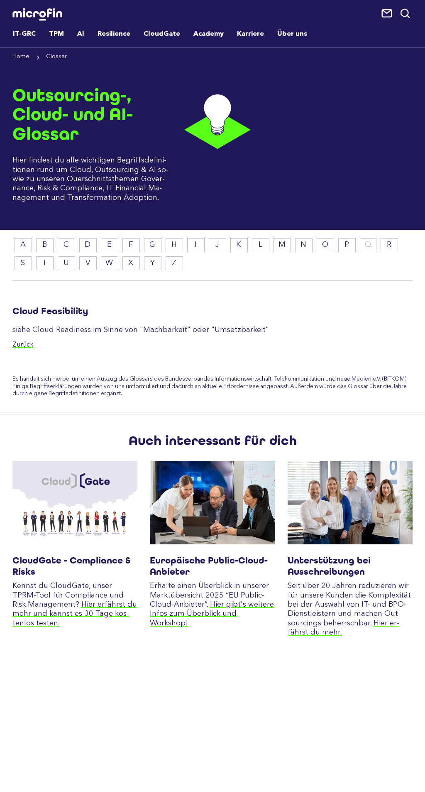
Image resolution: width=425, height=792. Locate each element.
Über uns (292, 34)
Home (20, 57)
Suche (406, 13)
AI (80, 34)
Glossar (56, 57)
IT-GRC (24, 34)
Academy (208, 34)
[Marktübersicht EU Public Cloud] (212, 502)
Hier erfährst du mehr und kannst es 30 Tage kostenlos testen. (74, 614)
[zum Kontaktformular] (388, 13)
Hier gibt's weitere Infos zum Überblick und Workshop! (212, 614)
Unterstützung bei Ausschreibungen (329, 566)
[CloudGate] (74, 502)
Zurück (23, 345)
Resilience (114, 34)
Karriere (250, 34)
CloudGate (162, 34)
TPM (56, 34)
